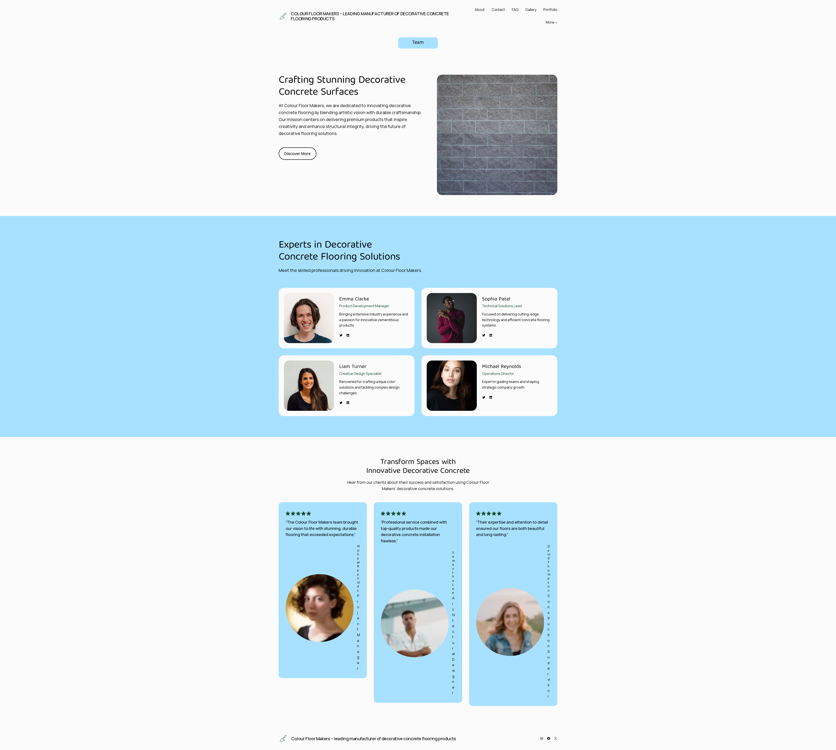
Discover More (297, 153)
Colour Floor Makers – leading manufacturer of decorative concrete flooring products (370, 16)
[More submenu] (556, 22)
